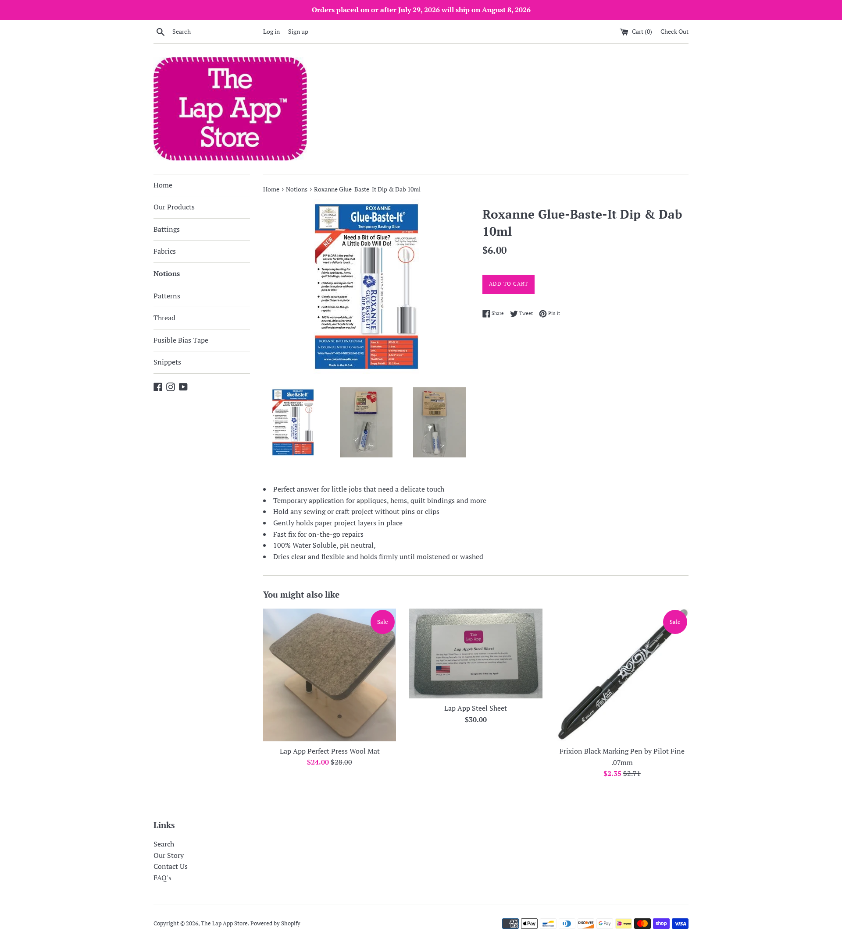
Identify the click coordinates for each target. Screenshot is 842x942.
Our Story (168, 855)
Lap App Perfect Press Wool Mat (330, 751)
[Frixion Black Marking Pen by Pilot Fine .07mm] (622, 675)
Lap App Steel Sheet (475, 708)
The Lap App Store (224, 923)
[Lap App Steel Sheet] (475, 653)
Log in (271, 31)
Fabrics (164, 251)
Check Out (674, 31)
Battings (166, 229)
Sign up (298, 31)
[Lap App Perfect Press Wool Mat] (329, 675)
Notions (166, 273)
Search (163, 844)
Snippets (167, 362)
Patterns (166, 296)
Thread (164, 317)
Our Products (174, 207)
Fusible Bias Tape (180, 340)
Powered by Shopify (275, 923)
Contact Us (170, 866)
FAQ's (162, 877)
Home (162, 185)
